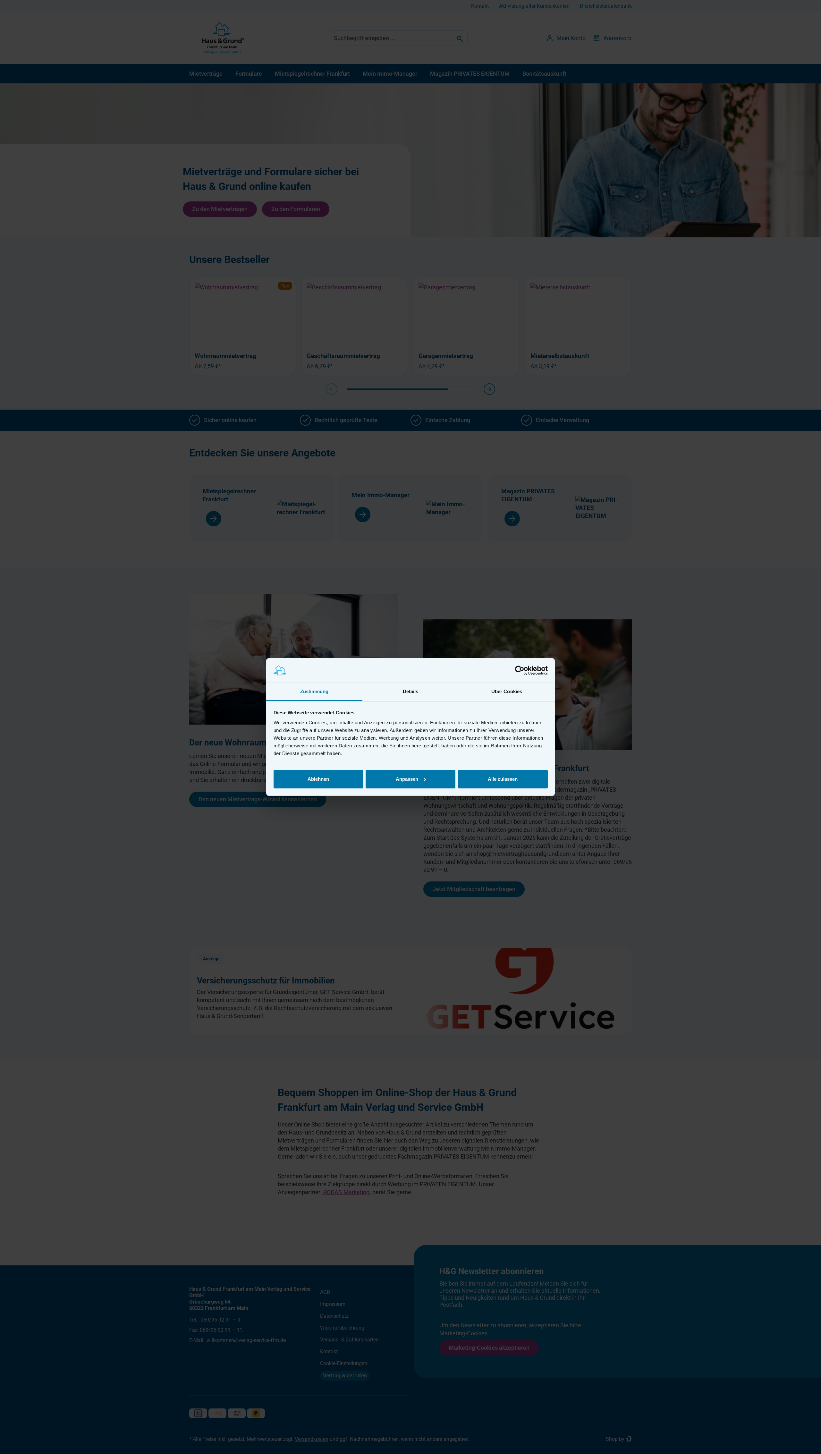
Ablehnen (318, 779)
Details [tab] (411, 691)
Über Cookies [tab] (506, 691)
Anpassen (407, 779)
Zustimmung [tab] (314, 691)
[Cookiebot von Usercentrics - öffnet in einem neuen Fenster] (520, 670)
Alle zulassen (503, 779)
